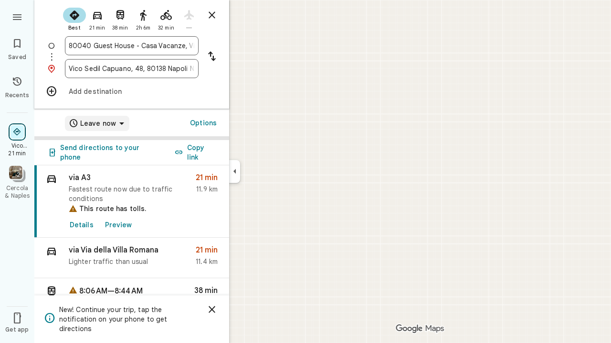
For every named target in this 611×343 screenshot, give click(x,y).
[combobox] (132, 45)
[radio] (74, 18)
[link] (131, 201)
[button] (131, 258)
